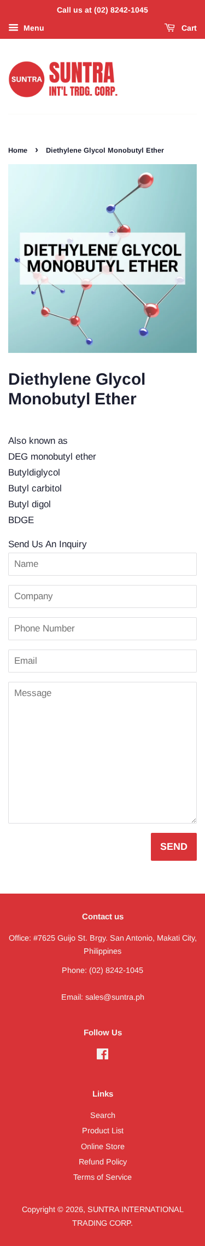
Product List (103, 1130)
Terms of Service (102, 1177)
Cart (188, 28)
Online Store (103, 1146)
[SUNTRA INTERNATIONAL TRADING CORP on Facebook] (102, 1056)
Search (102, 1115)
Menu (32, 28)
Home (17, 150)
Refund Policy (103, 1161)
